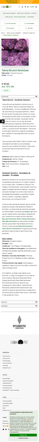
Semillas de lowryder (23, 13)
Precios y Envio (6, 358)
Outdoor (33, 13)
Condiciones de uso (7, 387)
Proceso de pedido (7, 400)
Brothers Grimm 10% (26, 2)
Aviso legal (5, 365)
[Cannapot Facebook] (6, 429)
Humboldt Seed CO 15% (26, 1)
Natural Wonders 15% (12, 1)
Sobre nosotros (6, 356)
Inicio (3, 33)
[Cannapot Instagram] (3, 429)
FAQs (4, 408)
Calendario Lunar (7, 367)
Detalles (4, 302)
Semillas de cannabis (9, 13)
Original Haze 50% (13, 2)
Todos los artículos (7, 363)
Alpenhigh (5, 421)
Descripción (5, 96)
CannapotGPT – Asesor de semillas (11, 390)
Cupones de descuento (8, 380)
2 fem (11, 75)
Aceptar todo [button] (23, 435)
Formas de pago (6, 360)
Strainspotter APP (7, 383)
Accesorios (30, 17)
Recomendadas (6, 378)
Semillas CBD (9, 17)
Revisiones (5, 306)
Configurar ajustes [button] (23, 438)
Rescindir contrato (7, 410)
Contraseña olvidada (8, 403)
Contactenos (6, 405)
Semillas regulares (20, 17)
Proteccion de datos (7, 385)
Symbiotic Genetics (29, 33)
